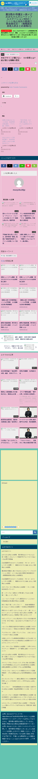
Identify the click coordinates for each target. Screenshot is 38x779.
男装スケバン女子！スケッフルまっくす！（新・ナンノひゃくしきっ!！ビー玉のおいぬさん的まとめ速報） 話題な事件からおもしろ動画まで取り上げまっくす (19, 613)
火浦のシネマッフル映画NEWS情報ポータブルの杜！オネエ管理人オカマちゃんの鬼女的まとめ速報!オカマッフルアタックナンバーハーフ (19, 640)
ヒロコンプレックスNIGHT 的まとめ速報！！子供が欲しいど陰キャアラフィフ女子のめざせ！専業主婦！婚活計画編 (19, 705)
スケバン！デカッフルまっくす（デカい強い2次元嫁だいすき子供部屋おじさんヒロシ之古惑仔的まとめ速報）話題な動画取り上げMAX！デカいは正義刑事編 (19, 665)
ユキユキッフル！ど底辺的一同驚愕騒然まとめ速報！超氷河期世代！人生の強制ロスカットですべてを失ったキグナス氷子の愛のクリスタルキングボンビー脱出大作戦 (19, 697)
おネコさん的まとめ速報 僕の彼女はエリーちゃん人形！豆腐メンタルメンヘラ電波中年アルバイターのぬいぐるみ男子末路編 (19, 557)
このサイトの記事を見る (9, 83)
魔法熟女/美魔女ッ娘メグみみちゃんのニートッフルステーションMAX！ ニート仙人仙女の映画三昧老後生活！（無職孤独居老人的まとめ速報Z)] (19, 573)
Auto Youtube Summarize (18, 87)
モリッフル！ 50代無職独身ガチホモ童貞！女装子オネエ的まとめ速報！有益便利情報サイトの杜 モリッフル (19, 689)
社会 (3, 54)
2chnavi (4, 483)
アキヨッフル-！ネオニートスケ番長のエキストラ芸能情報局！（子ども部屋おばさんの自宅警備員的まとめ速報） (19, 673)
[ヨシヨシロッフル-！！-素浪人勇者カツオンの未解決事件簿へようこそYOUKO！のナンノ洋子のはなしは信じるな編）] (19, 681)
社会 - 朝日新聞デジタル (13, 54)
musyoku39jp (19, 190)
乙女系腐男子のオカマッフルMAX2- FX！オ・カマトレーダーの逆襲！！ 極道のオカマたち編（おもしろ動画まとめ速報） (19, 565)
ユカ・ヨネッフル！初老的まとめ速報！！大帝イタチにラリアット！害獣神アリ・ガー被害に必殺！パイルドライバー (19, 649)
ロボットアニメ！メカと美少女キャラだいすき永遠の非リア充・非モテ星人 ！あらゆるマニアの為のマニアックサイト (19, 621)
